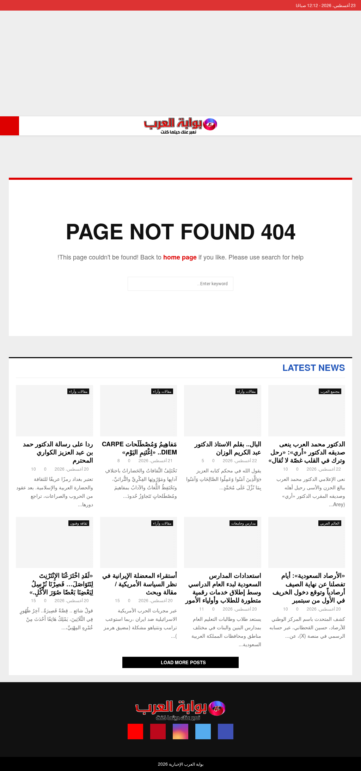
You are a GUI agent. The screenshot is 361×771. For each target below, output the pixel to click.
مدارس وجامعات (243, 523)
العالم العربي (329, 523)
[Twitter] (203, 731)
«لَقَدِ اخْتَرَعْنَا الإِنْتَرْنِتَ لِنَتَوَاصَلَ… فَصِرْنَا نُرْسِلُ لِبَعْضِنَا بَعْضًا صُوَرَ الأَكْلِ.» (61, 583)
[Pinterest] (158, 731)
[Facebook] (225, 731)
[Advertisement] (180, 63)
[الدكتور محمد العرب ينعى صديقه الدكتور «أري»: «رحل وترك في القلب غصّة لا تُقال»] (306, 410)
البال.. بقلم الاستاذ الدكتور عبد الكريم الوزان (228, 448)
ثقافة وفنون (78, 523)
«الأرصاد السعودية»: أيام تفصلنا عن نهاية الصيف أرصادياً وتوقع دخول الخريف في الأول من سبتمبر (309, 588)
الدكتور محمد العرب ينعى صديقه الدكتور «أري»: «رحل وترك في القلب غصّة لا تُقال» (306, 452)
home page (180, 257)
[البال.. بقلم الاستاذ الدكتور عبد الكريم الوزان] (222, 410)
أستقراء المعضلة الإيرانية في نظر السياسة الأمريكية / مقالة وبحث (139, 583)
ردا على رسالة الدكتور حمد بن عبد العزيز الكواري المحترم (58, 452)
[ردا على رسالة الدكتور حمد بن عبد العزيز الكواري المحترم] (54, 410)
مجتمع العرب (329, 391)
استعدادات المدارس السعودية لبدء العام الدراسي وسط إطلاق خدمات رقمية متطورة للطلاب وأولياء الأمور (223, 588)
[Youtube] (135, 731)
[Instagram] (180, 731)
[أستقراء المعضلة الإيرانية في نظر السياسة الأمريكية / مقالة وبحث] (138, 542)
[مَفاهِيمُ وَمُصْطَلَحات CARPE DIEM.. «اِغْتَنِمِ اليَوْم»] (138, 410)
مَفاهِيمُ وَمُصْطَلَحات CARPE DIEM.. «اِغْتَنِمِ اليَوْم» (139, 448)
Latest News (313, 367)
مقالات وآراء (246, 391)
